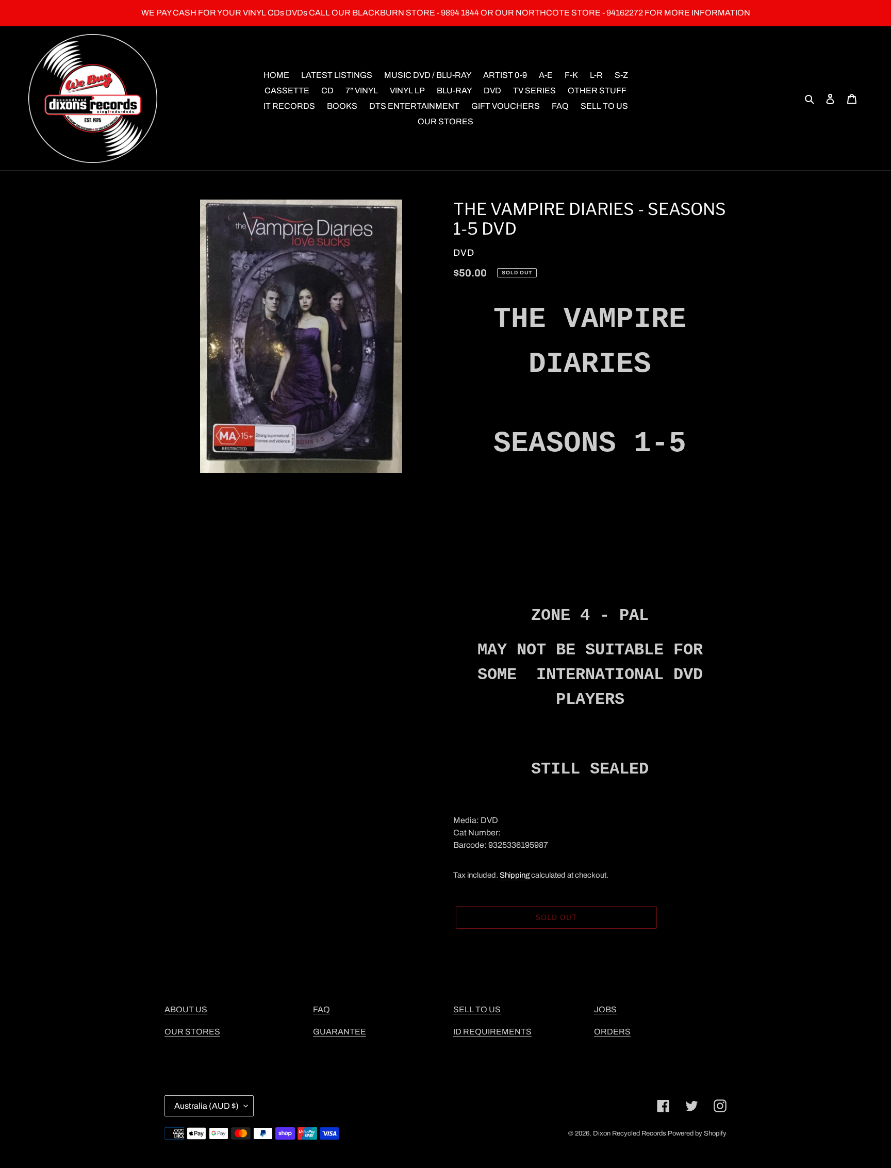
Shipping (515, 875)
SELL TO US (477, 1009)
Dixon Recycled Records (629, 1133)
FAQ (321, 1009)
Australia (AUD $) (206, 1105)
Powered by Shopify (697, 1133)
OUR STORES (192, 1031)
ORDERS (612, 1031)
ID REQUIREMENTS (492, 1031)
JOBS (605, 1009)
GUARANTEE (339, 1031)
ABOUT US (185, 1009)
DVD (463, 253)
